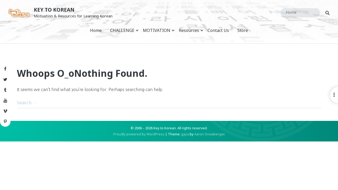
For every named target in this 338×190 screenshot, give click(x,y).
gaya (185, 134)
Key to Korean (54, 9)
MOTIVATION (156, 30)
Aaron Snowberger (209, 134)
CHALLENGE (122, 30)
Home (96, 30)
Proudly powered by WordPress (139, 134)
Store (242, 30)
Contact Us (218, 30)
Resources (189, 30)
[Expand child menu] (137, 30)
